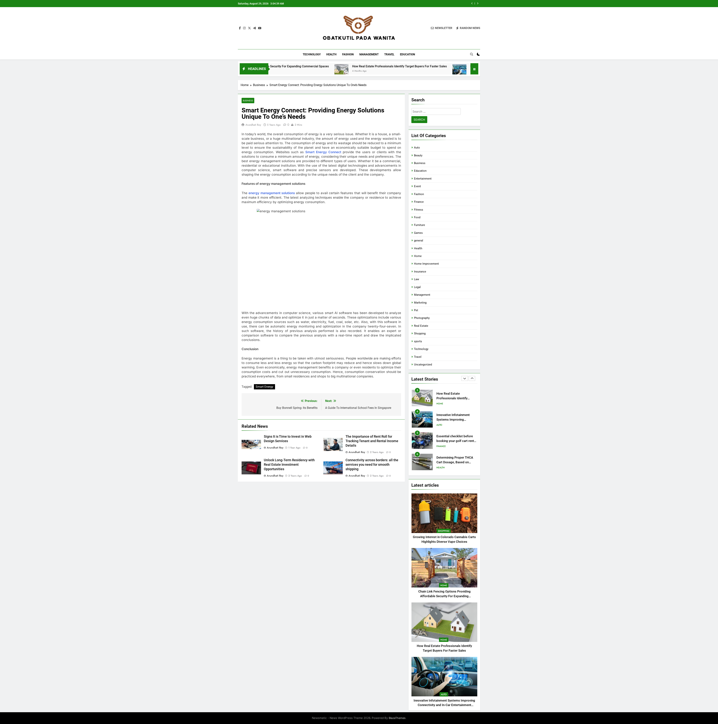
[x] (249, 28)
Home (418, 256)
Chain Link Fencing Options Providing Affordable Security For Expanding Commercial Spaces (444, 596)
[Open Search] (471, 54)
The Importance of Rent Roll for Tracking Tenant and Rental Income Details (372, 441)
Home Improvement (426, 263)
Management (369, 54)
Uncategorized (423, 364)
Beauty (418, 155)
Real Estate (421, 325)
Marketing (420, 302)
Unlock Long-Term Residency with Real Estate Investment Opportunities (289, 464)
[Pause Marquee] (474, 68)
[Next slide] (477, 3)
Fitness (418, 209)
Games (418, 233)
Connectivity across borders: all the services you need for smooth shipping (372, 464)
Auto (417, 147)
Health (331, 54)
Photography (422, 318)
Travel (389, 54)
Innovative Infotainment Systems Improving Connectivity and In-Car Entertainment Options (420, 3)
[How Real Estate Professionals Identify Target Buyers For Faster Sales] (282, 71)
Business (248, 100)
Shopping (420, 333)
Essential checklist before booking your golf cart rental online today (456, 419)
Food (417, 217)
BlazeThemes (397, 718)
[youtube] (260, 28)
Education (407, 54)
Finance (419, 201)
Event (417, 186)
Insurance (420, 271)
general (418, 240)
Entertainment (423, 178)
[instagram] (244, 28)
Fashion (348, 54)
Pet (416, 310)
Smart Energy (264, 386)
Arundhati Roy (253, 125)
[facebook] (240, 28)
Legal (417, 287)
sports (418, 341)
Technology (312, 54)
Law (416, 279)
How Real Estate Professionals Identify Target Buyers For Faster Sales (340, 66)
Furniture (419, 225)
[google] (254, 28)
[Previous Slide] (472, 3)
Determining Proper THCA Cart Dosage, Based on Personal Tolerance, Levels (455, 440)
